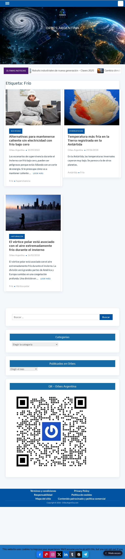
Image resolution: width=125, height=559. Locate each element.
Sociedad (16, 131)
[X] (59, 554)
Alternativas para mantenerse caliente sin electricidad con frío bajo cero (32, 140)
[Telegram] (85, 554)
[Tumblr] (72, 554)
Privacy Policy (81, 490)
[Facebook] (39, 554)
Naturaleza (17, 236)
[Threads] (79, 554)
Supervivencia (23, 180)
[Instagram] (52, 554)
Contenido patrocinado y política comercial (81, 498)
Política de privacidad (111, 505)
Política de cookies (81, 494)
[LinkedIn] (65, 554)
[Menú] (7, 3)
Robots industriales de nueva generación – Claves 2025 (52, 70)
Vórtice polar (22, 286)
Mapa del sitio (43, 498)
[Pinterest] (46, 554)
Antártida (72, 172)
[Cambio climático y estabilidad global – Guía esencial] (89, 70)
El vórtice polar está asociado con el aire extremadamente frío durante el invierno (31, 246)
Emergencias (76, 131)
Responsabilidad (43, 494)
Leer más (38, 173)
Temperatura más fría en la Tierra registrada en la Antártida (88, 140)
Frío (11, 180)
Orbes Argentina (62, 28)
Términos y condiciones (43, 490)
